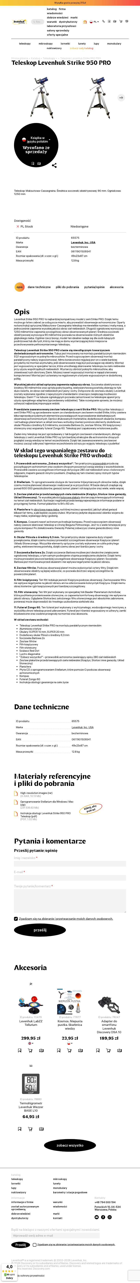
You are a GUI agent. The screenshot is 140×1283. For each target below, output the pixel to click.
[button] (104, 22)
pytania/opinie (94, 287)
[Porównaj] (115, 22)
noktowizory (54, 48)
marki (74, 17)
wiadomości (54, 13)
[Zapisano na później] (109, 22)
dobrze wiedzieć (57, 17)
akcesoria (116, 287)
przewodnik (99, 463)
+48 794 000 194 (105, 1202)
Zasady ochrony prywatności (27, 1275)
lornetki (65, 43)
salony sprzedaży (58, 30)
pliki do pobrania (67, 287)
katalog (52, 9)
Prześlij (21, 1245)
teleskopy (25, 43)
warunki (52, 21)
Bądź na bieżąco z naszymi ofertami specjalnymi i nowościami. (55, 1229)
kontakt (57, 1218)
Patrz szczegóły (83, 2)
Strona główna (19, 58)
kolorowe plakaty (70, 497)
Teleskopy (49, 58)
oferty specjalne (57, 34)
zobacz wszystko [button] (70, 1145)
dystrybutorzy (68, 21)
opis (20, 287)
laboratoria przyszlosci (61, 26)
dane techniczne (39, 287)
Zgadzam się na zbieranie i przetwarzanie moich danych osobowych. (66, 919)
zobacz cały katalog (81, 48)
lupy (96, 43)
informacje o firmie (22, 1202)
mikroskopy (46, 43)
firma (62, 9)
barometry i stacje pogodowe (70, 1192)
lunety (82, 43)
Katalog (35, 58)
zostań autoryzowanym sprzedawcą (25, 1208)
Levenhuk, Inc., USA (83, 242)
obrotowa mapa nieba (46, 509)
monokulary (114, 43)
